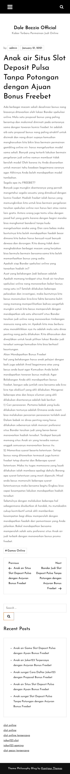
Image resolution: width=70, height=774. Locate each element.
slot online (10, 725)
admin (13, 48)
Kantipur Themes (51, 768)
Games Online (16, 550)
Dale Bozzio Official (35, 28)
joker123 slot (11, 740)
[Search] (9, 616)
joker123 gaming (14, 745)
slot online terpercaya (17, 735)
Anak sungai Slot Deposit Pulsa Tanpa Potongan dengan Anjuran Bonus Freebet (33, 701)
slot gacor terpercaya (16, 750)
